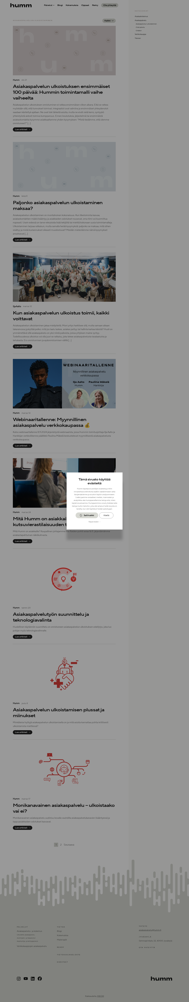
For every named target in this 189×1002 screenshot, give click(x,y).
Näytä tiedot (93, 522)
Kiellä (106, 515)
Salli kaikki (89, 515)
